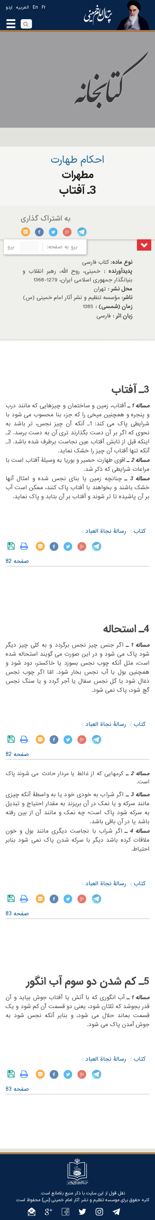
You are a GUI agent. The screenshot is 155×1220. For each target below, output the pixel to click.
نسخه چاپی (26, 546)
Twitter (54, 231)
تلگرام (81, 231)
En (35, 7)
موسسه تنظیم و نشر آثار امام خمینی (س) (80, 1200)
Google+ (67, 231)
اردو (9, 7)
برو (11, 246)
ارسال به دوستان (26, 231)
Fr (44, 7)
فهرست (144, 245)
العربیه (22, 7)
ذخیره (13, 546)
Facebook (40, 231)
